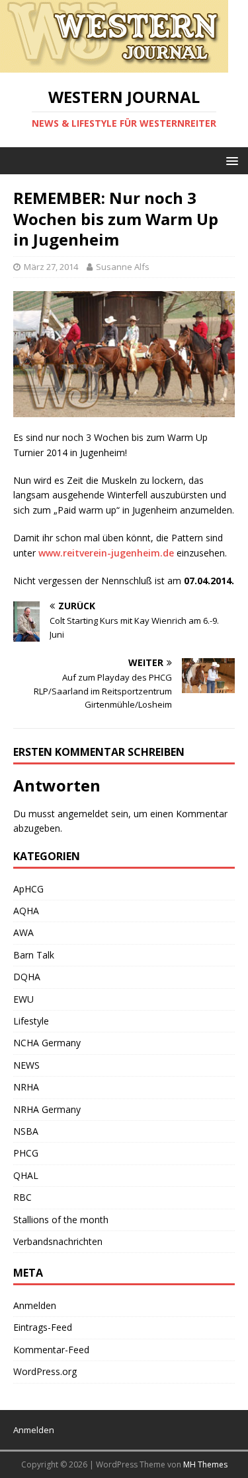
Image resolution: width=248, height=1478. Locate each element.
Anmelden (34, 1305)
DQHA (26, 976)
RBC (22, 1197)
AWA (23, 932)
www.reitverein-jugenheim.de (106, 553)
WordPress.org (45, 1371)
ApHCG (28, 889)
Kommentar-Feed (51, 1349)
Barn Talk (33, 955)
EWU (23, 999)
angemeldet (83, 813)
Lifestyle (31, 1021)
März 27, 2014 (51, 267)
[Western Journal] (114, 65)
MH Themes (205, 1464)
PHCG (25, 1153)
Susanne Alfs (122, 267)
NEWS (26, 1065)
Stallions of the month (60, 1219)
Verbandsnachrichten (58, 1241)
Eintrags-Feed (42, 1327)
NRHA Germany (47, 1109)
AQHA (26, 910)
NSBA (25, 1131)
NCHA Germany (47, 1042)
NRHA (26, 1087)
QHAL (25, 1175)
